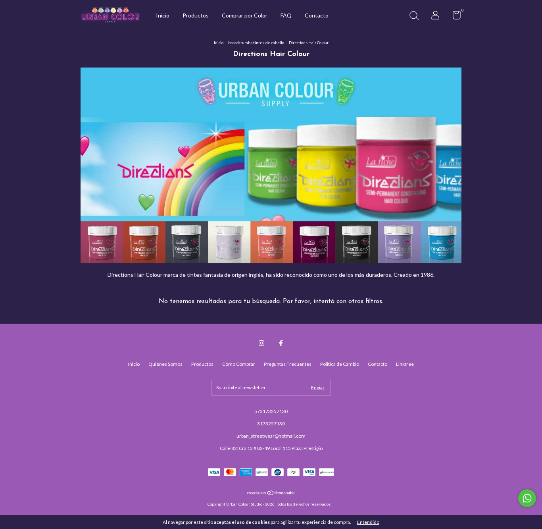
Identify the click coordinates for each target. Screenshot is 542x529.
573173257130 (271, 411)
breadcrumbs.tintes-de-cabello (256, 42)
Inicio (162, 15)
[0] (453, 17)
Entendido (368, 522)
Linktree (405, 364)
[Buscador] (414, 16)
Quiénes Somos (165, 364)
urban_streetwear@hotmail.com (271, 436)
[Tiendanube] (271, 493)
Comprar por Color (244, 15)
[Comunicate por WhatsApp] (527, 498)
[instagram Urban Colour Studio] (261, 343)
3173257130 (271, 424)
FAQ (286, 15)
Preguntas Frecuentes (287, 364)
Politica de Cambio (339, 364)
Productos (196, 15)
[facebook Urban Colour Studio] (281, 343)
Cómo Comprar (238, 364)
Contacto (317, 15)
